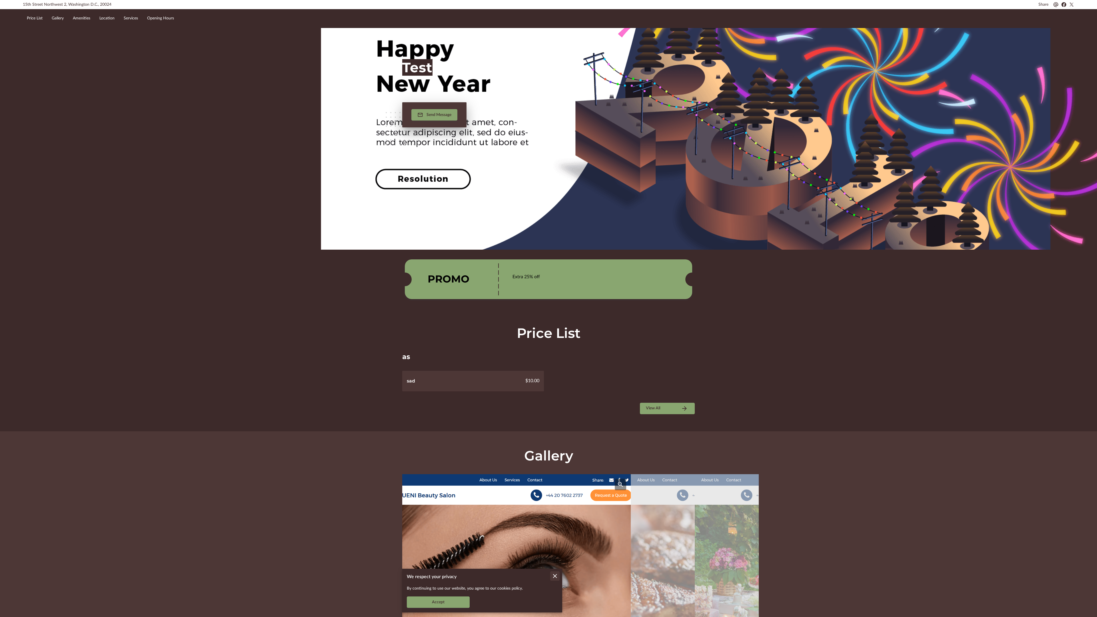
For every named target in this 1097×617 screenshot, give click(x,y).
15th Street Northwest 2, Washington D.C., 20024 (67, 5)
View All (653, 408)
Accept (438, 602)
